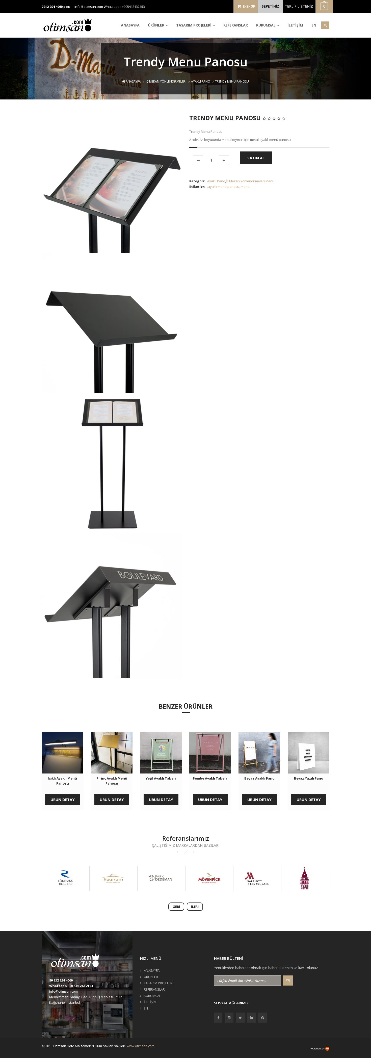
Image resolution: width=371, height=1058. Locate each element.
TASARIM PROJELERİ (194, 25)
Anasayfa (133, 81)
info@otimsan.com (88, 6)
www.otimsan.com (140, 1046)
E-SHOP (248, 6)
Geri (176, 906)
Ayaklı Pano (200, 81)
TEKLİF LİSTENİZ (299, 6)
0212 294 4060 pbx (56, 6)
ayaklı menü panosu (223, 186)
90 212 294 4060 (61, 980)
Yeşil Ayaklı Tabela (161, 778)
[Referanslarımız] (64, 878)
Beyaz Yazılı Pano (308, 778)
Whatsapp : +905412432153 (124, 6)
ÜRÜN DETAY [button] (62, 799)
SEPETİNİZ (270, 6)
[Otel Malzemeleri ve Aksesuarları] (69, 24)
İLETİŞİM (295, 25)
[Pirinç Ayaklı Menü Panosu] (111, 752)
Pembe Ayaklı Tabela (210, 778)
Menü (270, 181)
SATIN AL (255, 157)
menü (245, 186)
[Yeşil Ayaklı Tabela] (161, 752)
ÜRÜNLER (156, 25)
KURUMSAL (266, 25)
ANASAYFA (130, 25)
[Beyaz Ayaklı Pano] (259, 752)
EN (313, 25)
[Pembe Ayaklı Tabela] (210, 752)
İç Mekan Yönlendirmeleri (166, 81)
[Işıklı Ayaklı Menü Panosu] (62, 752)
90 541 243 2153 (81, 986)
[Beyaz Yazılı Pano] (308, 752)
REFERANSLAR (235, 25)
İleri (195, 906)
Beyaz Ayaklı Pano (259, 778)
